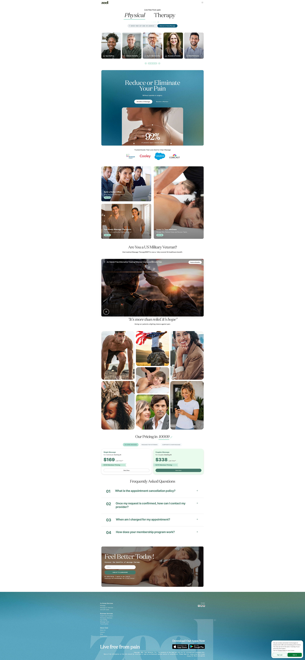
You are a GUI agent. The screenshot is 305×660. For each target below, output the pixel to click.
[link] (104, 2)
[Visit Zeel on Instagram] (198, 606)
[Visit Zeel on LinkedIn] (201, 606)
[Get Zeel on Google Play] (197, 646)
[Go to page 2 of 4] (151, 63)
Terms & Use (193, 654)
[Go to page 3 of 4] (153, 63)
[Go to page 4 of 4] (155, 63)
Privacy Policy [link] (282, 650)
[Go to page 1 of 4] (149, 63)
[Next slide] (159, 63)
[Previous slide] (146, 63)
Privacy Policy (129, 578)
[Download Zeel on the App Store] (180, 646)
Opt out (279, 655)
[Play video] (152, 287)
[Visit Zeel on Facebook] (204, 606)
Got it (295, 655)
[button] (202, 2)
